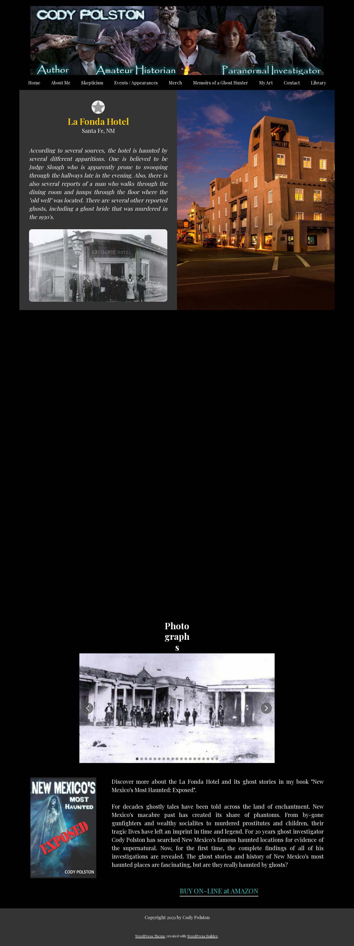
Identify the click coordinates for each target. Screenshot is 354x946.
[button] (87, 708)
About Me (60, 83)
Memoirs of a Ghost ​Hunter (220, 83)
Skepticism (92, 83)
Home (34, 83)
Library (318, 83)
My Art (266, 83)
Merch (175, 83)
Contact (292, 83)
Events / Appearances (136, 83)
